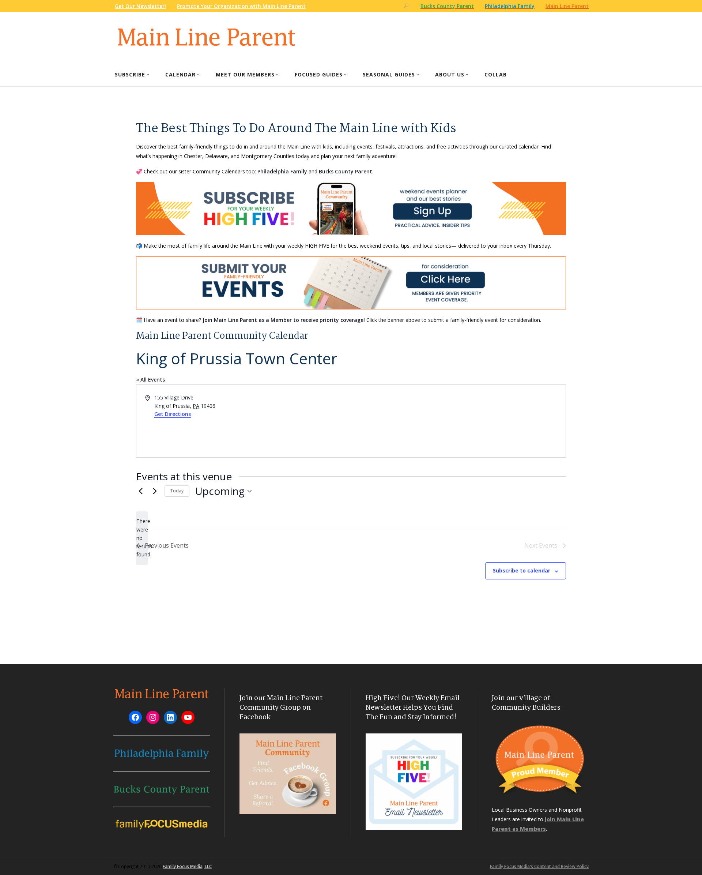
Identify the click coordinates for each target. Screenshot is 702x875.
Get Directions (172, 413)
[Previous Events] (140, 491)
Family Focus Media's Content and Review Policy (539, 866)
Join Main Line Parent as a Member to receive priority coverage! (284, 319)
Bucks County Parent (345, 171)
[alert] (142, 537)
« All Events (150, 379)
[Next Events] (154, 491)
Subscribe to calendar (521, 570)
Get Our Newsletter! (140, 6)
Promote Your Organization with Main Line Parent (241, 6)
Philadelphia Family (282, 171)
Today (177, 491)
